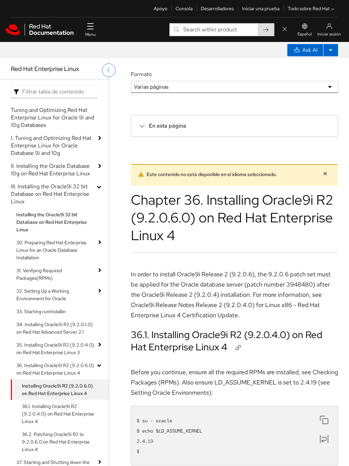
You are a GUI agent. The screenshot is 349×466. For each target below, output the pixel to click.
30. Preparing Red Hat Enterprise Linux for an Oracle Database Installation (51, 250)
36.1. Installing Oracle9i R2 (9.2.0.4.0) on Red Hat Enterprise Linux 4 (58, 413)
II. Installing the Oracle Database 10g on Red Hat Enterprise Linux (50, 169)
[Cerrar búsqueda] (284, 29)
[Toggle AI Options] (330, 50)
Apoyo (160, 8)
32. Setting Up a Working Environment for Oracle (42, 295)
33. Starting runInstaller (41, 311)
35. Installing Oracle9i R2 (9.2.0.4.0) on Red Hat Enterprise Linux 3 (55, 348)
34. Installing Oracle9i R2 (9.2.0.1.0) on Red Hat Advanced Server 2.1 (54, 328)
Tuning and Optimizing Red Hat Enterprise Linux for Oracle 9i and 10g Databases (52, 117)
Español (305, 34)
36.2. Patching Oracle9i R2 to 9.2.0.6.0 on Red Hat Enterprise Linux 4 (56, 441)
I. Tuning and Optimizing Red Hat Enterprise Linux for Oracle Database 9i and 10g (51, 145)
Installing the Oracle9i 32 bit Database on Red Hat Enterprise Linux (51, 222)
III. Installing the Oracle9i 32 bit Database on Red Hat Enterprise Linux (50, 194)
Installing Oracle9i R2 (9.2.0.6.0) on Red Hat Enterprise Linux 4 (57, 389)
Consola (184, 8)
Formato (141, 74)
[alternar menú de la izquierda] (109, 70)
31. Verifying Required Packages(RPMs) (39, 274)
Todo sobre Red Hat (309, 8)
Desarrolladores (217, 8)
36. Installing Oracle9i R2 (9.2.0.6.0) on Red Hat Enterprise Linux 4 (55, 369)
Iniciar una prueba (260, 8)
